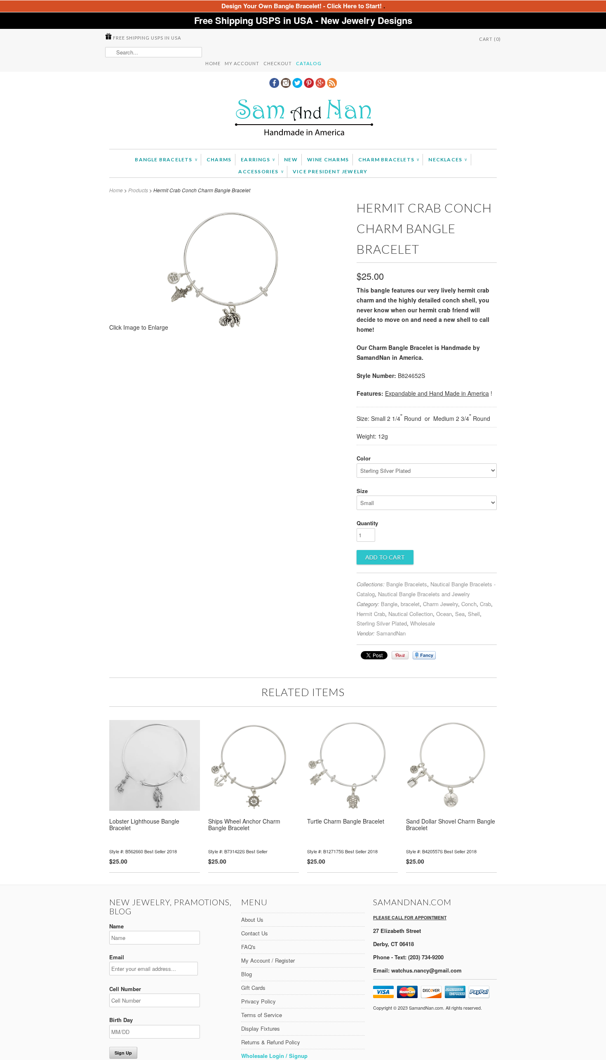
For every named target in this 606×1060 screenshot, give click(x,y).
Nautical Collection (410, 614)
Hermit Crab (371, 614)
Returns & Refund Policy (270, 1042)
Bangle (389, 604)
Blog (246, 974)
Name (116, 926)
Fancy (424, 655)
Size (362, 491)
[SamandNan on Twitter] (298, 85)
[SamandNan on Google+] (321, 85)
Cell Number (125, 989)
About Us (252, 919)
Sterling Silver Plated (382, 623)
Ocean (444, 614)
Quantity (367, 523)
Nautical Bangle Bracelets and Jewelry (424, 594)
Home (213, 63)
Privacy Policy (258, 1001)
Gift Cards (253, 988)
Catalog (309, 63)
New (291, 159)
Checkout (277, 63)
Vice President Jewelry (330, 171)
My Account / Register (268, 960)
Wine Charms (328, 159)
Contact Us (254, 933)
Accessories (260, 171)
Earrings (258, 159)
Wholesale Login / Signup (274, 1056)
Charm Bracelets (388, 159)
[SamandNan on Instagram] (286, 85)
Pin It (400, 655)
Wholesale (422, 623)
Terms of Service (261, 1015)
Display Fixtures (260, 1028)
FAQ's (248, 947)
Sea (460, 614)
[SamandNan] (303, 119)
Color (364, 458)
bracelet (410, 604)
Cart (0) (490, 39)
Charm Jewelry (440, 604)
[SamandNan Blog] (332, 85)
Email (116, 957)
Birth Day (121, 1020)
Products (138, 190)
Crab (485, 604)
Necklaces (447, 159)
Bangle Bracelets (166, 159)
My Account (242, 63)
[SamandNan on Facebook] (275, 85)
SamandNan (391, 633)
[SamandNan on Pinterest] (309, 85)
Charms (219, 159)
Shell (474, 614)
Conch (469, 604)
